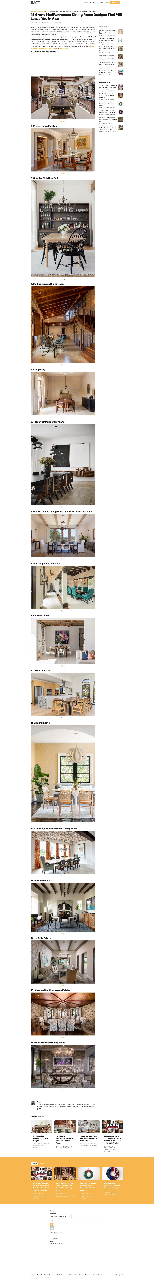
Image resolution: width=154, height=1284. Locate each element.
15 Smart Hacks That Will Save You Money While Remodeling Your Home (108, 48)
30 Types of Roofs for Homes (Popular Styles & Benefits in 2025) (107, 31)
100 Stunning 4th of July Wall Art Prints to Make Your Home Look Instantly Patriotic (108, 87)
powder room (43, 48)
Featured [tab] (34, 1163)
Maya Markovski (109, 1146)
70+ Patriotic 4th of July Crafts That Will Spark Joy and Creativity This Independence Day (108, 127)
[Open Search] (122, 2)
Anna (35, 1143)
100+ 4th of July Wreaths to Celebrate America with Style (107, 111)
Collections (41, 11)
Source (63, 121)
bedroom (52, 48)
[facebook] (38, 1109)
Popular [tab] (42, 1163)
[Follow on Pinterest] (40, 1109)
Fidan (33, 22)
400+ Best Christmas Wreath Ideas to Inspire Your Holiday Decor (107, 103)
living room (63, 48)
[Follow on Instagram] (119, 1274)
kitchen (92, 46)
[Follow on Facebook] (116, 1274)
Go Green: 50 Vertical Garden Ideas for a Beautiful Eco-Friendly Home (108, 119)
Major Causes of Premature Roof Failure (108, 56)
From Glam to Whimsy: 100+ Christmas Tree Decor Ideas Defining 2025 (106, 95)
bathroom (34, 48)
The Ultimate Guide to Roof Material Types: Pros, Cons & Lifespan (106, 40)
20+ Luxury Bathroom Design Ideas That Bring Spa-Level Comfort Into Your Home (107, 64)
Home (33, 11)
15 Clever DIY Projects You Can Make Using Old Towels (107, 71)
